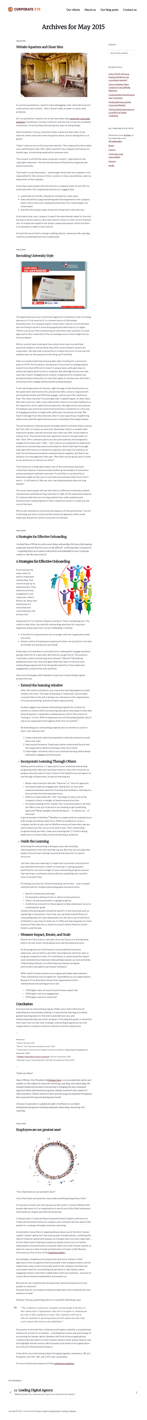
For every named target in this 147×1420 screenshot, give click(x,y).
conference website (64, 1363)
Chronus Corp (54, 1080)
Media (111, 165)
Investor (112, 161)
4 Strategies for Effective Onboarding (41, 537)
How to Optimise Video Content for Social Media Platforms (119, 87)
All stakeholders (115, 141)
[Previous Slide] (10, 1393)
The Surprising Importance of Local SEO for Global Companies (121, 112)
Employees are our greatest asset (38, 1130)
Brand (111, 145)
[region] (73, 1414)
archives (127, 135)
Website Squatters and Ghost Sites (39, 47)
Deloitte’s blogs (56, 1252)
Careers (112, 149)
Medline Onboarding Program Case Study (33, 1056)
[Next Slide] (136, 1393)
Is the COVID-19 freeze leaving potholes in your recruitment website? (119, 77)
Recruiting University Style (34, 256)
